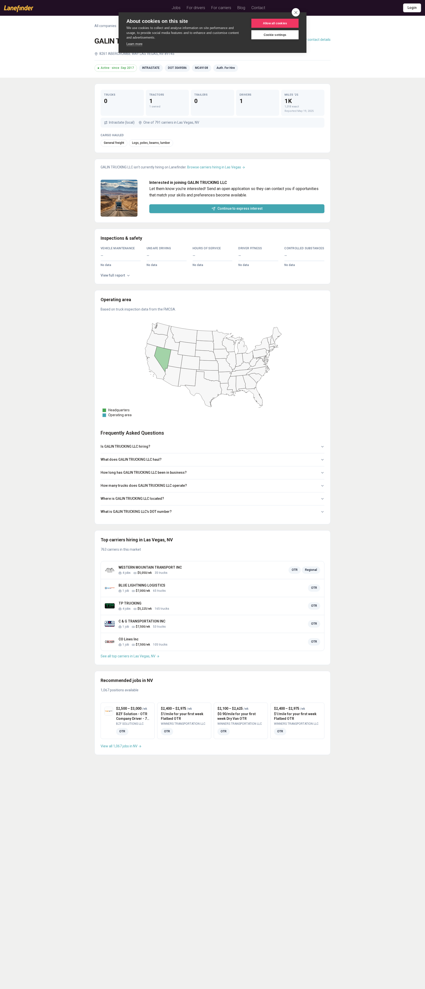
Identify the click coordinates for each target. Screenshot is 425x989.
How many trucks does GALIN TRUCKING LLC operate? (144, 485)
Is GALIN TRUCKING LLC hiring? (125, 446)
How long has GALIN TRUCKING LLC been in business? (144, 472)
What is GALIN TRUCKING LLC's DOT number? (136, 512)
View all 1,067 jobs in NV (119, 746)
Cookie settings (275, 35)
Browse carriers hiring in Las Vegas (214, 167)
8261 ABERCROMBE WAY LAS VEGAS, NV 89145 (136, 54)
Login (412, 8)
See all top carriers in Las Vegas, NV (128, 656)
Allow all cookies (275, 23)
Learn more (134, 44)
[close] (296, 12)
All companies (105, 26)
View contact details (315, 40)
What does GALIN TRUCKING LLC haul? (131, 459)
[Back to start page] (18, 8)
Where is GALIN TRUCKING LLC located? (132, 499)
